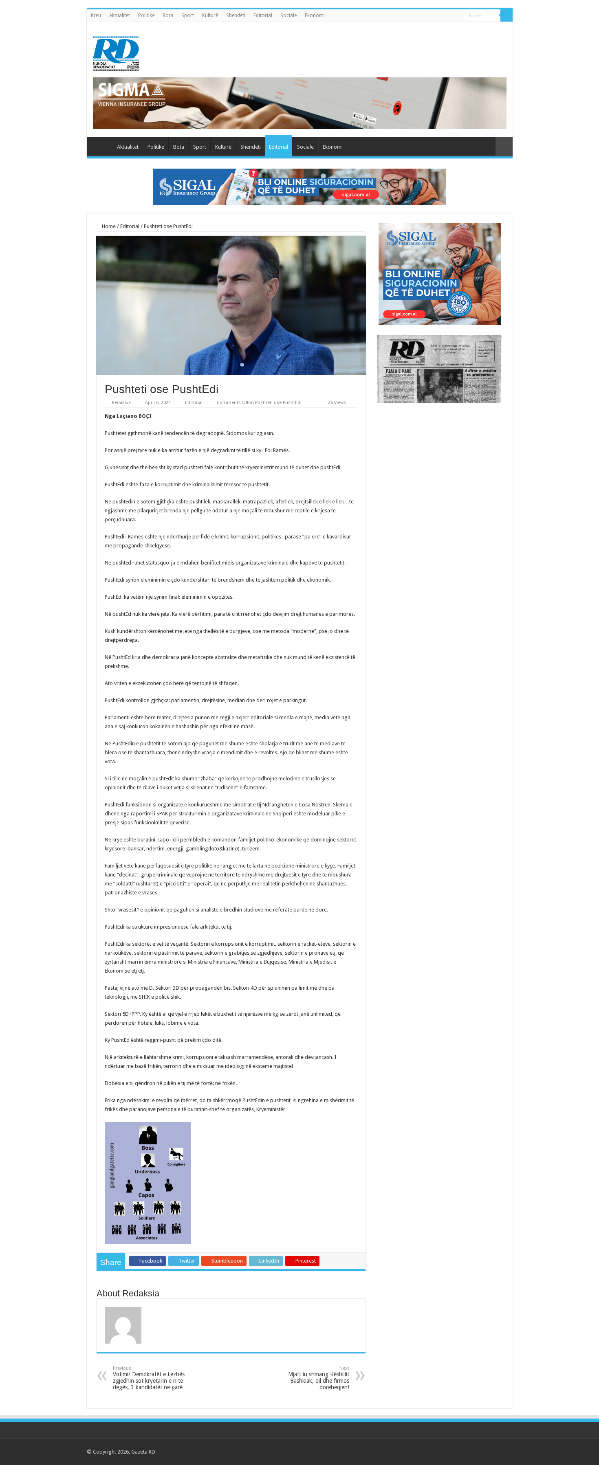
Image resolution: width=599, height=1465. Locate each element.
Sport (187, 15)
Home (108, 226)
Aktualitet (119, 15)
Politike (146, 15)
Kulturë (210, 15)
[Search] (506, 15)
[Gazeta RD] (116, 52)
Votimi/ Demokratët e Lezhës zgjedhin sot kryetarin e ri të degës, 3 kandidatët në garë (149, 1378)
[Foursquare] (495, 1451)
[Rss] (456, 1451)
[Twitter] (472, 1451)
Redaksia (121, 402)
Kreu (96, 15)
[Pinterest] (479, 1451)
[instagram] (503, 1451)
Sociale (288, 15)
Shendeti (235, 15)
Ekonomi (315, 15)
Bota (168, 15)
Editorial (262, 15)
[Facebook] (464, 1451)
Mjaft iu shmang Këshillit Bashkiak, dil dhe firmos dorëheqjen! (318, 1378)
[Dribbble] (487, 1451)
